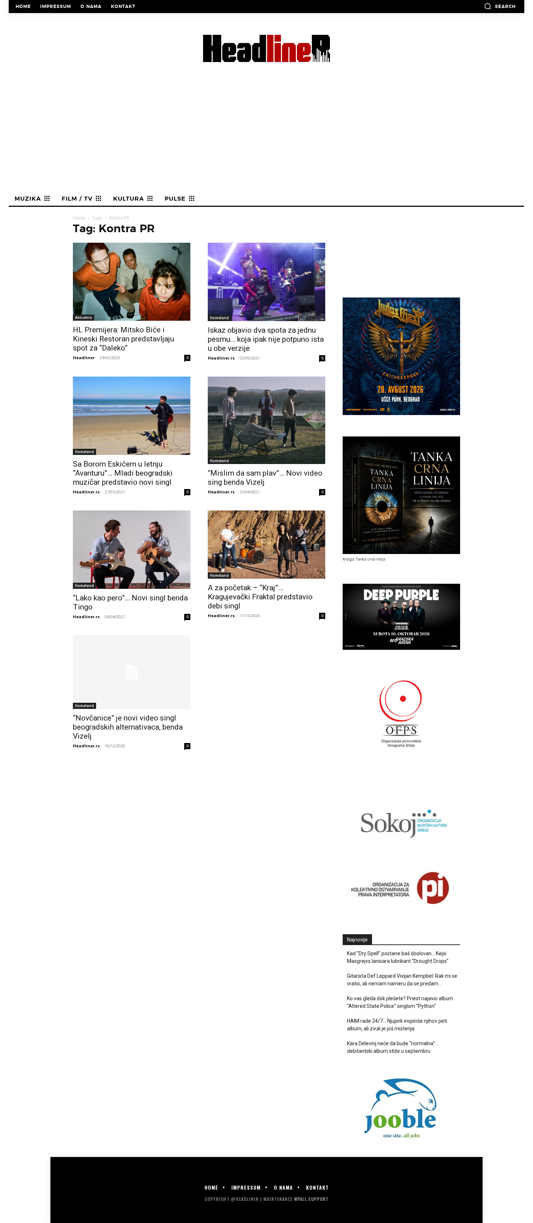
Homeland (219, 317)
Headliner (84, 357)
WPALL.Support (311, 1199)
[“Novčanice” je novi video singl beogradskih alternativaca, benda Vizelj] (131, 672)
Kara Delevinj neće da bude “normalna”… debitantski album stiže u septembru (392, 1047)
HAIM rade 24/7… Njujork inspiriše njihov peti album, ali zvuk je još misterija (397, 1024)
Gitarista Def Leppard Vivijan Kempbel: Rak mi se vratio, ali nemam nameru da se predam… (402, 979)
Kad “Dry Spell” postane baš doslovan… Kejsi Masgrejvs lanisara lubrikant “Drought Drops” (398, 957)
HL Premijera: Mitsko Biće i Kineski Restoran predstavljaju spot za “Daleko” (123, 338)
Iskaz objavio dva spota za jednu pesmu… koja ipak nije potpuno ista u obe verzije (266, 339)
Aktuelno (83, 317)
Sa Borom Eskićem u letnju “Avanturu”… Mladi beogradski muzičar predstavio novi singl (123, 473)
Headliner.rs (221, 358)
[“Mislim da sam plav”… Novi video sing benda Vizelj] (266, 420)
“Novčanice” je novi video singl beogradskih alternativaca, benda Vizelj (128, 727)
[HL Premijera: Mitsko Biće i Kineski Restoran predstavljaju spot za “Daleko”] (131, 282)
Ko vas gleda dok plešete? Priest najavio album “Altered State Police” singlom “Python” (400, 1002)
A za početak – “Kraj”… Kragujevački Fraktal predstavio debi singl (260, 596)
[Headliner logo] (266, 48)
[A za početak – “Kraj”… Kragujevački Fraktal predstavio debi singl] (266, 544)
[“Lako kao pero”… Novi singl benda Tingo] (131, 549)
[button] (500, 6)
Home (79, 218)
